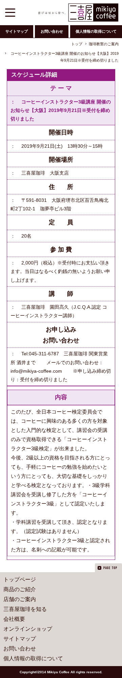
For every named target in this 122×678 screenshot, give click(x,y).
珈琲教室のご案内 (104, 44)
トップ (76, 44)
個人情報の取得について (96, 31)
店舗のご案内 (19, 599)
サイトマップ (16, 31)
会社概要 (14, 619)
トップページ (19, 579)
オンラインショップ (27, 629)
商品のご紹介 (19, 589)
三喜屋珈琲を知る (25, 609)
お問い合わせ (52, 31)
